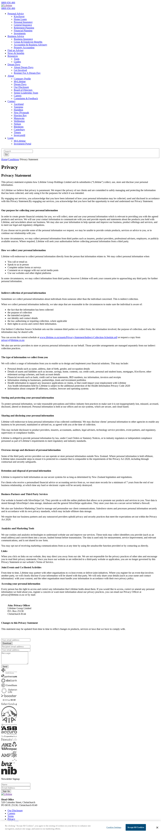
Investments (20, 33)
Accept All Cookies (135, 827)
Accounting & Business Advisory (30, 44)
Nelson (17, 124)
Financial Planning (23, 30)
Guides (17, 61)
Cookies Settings (113, 827)
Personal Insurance (23, 22)
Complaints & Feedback (26, 98)
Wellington (19, 121)
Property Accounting (24, 47)
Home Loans (20, 19)
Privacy (11, 819)
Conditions (13, 159)
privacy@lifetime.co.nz (12, 340)
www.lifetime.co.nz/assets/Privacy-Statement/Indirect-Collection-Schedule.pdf (78, 337)
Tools (16, 59)
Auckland (19, 104)
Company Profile (22, 78)
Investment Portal (22, 143)
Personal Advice (16, 13)
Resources (13, 56)
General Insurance (23, 25)
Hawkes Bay (20, 115)
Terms (11, 816)
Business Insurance (23, 39)
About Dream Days (23, 67)
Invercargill (19, 135)
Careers (17, 95)
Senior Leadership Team (26, 92)
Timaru (17, 132)
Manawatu (19, 118)
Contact (11, 101)
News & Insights (16, 53)
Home (4, 159)
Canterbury (19, 129)
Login (11, 138)
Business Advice (16, 36)
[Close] (157, 827)
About (11, 75)
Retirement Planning (24, 27)
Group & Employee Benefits (28, 42)
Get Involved (20, 70)
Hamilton (18, 109)
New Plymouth (21, 112)
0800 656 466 (8, 2)
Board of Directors (23, 90)
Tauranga (18, 107)
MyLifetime (20, 81)
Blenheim (18, 126)
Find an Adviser (15, 50)
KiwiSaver (19, 16)
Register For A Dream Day (27, 73)
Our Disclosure (21, 87)
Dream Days (14, 64)
